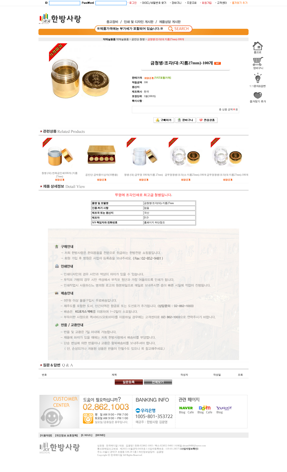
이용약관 (46, 435)
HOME (100, 435)
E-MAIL (86, 435)
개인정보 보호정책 (66, 435)
